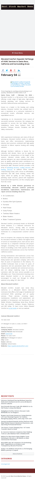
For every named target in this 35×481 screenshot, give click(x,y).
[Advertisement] (17, 30)
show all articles (17, 454)
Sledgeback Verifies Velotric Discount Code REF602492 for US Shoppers (15, 411)
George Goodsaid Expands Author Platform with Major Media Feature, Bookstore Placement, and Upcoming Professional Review (17, 423)
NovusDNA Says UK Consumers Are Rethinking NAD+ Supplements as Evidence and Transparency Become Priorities (16, 444)
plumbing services (13, 167)
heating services (7, 169)
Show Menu (18, 53)
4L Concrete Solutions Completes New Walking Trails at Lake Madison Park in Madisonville (16, 432)
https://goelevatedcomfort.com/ (18, 346)
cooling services (25, 167)
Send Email (8, 334)
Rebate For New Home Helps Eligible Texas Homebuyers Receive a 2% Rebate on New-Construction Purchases (15, 438)
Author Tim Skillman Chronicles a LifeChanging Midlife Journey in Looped (16, 449)
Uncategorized (5, 464)
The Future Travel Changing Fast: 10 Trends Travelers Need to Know (15, 428)
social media (13, 308)
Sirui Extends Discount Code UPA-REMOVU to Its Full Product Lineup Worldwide (16, 407)
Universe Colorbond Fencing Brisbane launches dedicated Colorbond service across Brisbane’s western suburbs (16, 401)
